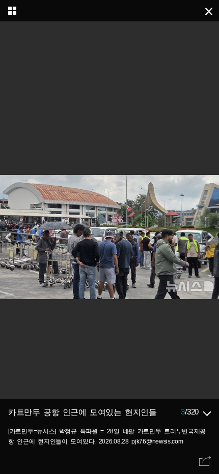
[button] (210, 237)
